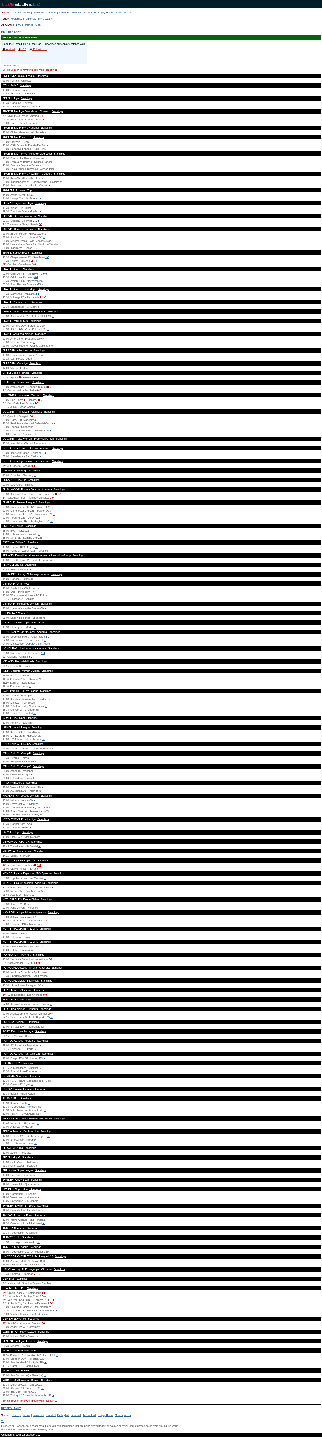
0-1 (43, 399)
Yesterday (16, 18)
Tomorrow (30, 18)
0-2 (36, 277)
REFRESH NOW (11, 31)
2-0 (49, 1283)
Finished (28, 24)
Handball (51, 12)
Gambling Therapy (36, 1429)
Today (5, 18)
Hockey (16, 12)
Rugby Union (105, 12)
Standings (42, 75)
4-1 (37, 293)
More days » (45, 18)
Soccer (5, 12)
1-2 (45, 920)
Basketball (38, 12)
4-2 (47, 636)
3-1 (52, 386)
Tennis (26, 12)
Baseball (76, 12)
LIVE (18, 24)
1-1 (37, 220)
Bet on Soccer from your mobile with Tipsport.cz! (30, 69)
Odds (38, 24)
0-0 (40, 224)
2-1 (41, 116)
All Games (7, 24)
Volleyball (63, 12)
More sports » (123, 12)
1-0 (47, 257)
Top (3, 1421)
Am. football (89, 12)
